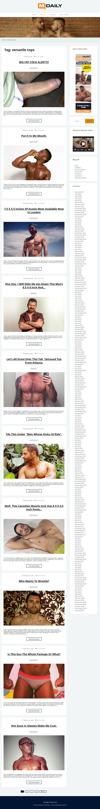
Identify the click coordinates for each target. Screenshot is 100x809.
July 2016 (78, 415)
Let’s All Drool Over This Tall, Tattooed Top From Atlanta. (34, 360)
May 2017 (78, 395)
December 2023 (80, 257)
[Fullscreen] (92, 150)
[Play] (75, 150)
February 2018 (79, 378)
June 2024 (78, 245)
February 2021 (79, 327)
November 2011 (80, 530)
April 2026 (78, 200)
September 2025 (80, 214)
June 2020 (78, 344)
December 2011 (80, 528)
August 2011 (79, 536)
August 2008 (79, 610)
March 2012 (79, 522)
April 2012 (78, 520)
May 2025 (78, 223)
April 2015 (78, 446)
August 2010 (79, 561)
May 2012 (78, 518)
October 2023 (79, 262)
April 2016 (78, 422)
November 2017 (80, 383)
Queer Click (79, 171)
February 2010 (79, 573)
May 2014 (78, 469)
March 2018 (79, 376)
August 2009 (79, 586)
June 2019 (78, 368)
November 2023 (80, 259)
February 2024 (80, 253)
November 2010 (80, 555)
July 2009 (78, 588)
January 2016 (79, 428)
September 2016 (80, 411)
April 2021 (78, 323)
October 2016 (79, 409)
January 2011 (79, 551)
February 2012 (79, 524)
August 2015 (79, 438)
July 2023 (78, 268)
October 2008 (79, 606)
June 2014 (78, 467)
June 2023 (78, 270)
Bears (33, 293)
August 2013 (79, 487)
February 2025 (79, 229)
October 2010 (79, 557)
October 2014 (79, 458)
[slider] (82, 149)
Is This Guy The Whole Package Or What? (34, 654)
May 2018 (78, 372)
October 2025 (79, 212)
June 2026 (78, 196)
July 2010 (78, 563)
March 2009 (79, 596)
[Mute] (89, 150)
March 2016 (79, 424)
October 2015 (79, 434)
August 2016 (79, 413)
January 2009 (79, 600)
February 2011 (79, 549)
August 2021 (79, 315)
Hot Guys (43, 14)
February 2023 (79, 278)
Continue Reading (35, 121)
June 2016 (78, 417)
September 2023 (80, 264)
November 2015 (80, 432)
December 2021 (80, 307)
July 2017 (78, 391)
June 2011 (78, 541)
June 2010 (78, 565)
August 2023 (79, 266)
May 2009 (78, 592)
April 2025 (78, 225)
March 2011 (78, 547)
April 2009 (78, 594)
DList (76, 165)
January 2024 (79, 255)
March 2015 (78, 448)
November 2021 (80, 309)
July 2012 (78, 514)
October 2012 (79, 508)
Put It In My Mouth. (34, 136)
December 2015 (80, 430)
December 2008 (80, 602)
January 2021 (79, 329)
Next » (43, 791)
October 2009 (79, 582)
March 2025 (79, 227)
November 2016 (80, 407)
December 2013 (80, 479)
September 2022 (80, 288)
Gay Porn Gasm (80, 169)
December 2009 (80, 577)
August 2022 (79, 290)
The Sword (78, 176)
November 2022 (80, 284)
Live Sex (34, 14)
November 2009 (80, 579)
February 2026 (79, 204)
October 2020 (79, 335)
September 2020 (80, 337)
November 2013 (80, 481)
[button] (83, 144)
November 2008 (80, 604)
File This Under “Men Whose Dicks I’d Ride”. (34, 434)
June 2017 (78, 393)
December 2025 (80, 208)
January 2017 (79, 403)
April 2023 (78, 274)
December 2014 (80, 454)
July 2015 (78, 440)
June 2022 (78, 294)
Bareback (53, 14)
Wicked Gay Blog (81, 178)
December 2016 (80, 405)
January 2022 (79, 305)
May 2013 (78, 493)
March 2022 (79, 300)
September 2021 (80, 313)
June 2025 (78, 220)
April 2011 (78, 545)
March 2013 (79, 497)
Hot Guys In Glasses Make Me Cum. (34, 726)
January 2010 (79, 575)
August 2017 (79, 389)
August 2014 (79, 463)
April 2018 (78, 374)
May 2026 (78, 198)
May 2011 (78, 543)
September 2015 (80, 436)
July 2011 (78, 538)
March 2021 (79, 325)
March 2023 (79, 276)
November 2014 (80, 456)
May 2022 (78, 296)
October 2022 (79, 286)
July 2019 (78, 366)
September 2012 (80, 510)
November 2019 (80, 358)
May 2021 (78, 321)
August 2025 (79, 216)
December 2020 (80, 331)
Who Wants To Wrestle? (34, 581)
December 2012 (80, 504)
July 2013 (78, 489)
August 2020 (79, 339)
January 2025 (79, 231)
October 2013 (79, 483)
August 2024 (79, 241)
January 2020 (79, 354)
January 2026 (79, 206)
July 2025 (78, 218)
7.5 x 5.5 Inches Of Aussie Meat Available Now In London (34, 210)
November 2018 (80, 370)
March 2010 (79, 571)
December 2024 (80, 233)
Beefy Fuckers (64, 14)
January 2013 (79, 502)
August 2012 (79, 512)
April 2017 (78, 397)
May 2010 (78, 567)
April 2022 (78, 298)
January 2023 (79, 280)
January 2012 (79, 526)
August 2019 (79, 364)
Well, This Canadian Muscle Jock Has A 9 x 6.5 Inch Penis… (34, 507)
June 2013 (78, 491)
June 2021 (78, 319)
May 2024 (78, 247)
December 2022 (80, 282)
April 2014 (78, 471)
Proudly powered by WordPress (41, 805)
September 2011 (80, 534)
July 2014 (78, 465)
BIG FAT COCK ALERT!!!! (34, 62)
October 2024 (79, 237)
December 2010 (80, 553)
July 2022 (78, 292)
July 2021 (78, 317)
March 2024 (79, 251)
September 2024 (80, 239)
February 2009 (80, 598)
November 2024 (80, 235)
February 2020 (80, 352)
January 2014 (79, 477)
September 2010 (80, 559)
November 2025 (80, 210)
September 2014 (80, 461)
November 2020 (80, 333)
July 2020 (78, 342)
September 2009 (81, 584)
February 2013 (79, 499)
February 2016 (79, 426)
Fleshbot (78, 167)
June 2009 (78, 590)
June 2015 (78, 442)
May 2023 (78, 272)
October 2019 (79, 360)
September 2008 (81, 608)
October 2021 (79, 311)
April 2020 (78, 348)
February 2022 (79, 303)
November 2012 (80, 506)
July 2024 (78, 243)
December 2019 (80, 356)
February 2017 (79, 401)
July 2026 (78, 194)
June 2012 (78, 516)
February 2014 (79, 475)
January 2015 (79, 452)
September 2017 (80, 387)
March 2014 (79, 473)
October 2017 (79, 385)
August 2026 (79, 192)
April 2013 (78, 495)
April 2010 (78, 569)
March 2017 (79, 399)
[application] (83, 144)
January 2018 (79, 380)
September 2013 (80, 485)
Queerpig (78, 173)
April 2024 (78, 249)
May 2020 (78, 346)
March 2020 (79, 350)
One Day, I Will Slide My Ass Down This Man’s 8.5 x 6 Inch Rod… (34, 285)
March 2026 (79, 202)
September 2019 (80, 362)
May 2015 (78, 444)
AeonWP (64, 805)
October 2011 (79, 532)
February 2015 (79, 450)
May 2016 (78, 419)
